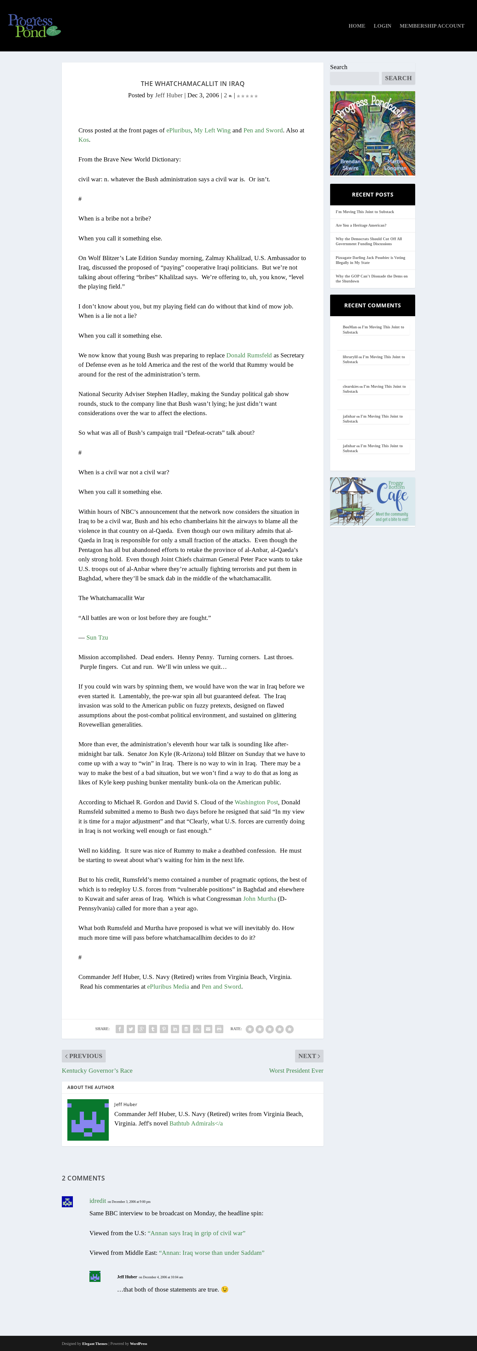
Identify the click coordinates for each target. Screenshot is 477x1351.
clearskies (351, 386)
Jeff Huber (169, 95)
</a (196, 1123)
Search (339, 67)
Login (382, 26)
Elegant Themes (94, 1344)
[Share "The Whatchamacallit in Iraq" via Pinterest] (163, 1029)
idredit (97, 1200)
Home (357, 26)
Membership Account (432, 26)
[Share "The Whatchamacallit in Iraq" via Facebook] (119, 1029)
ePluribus (178, 130)
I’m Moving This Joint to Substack (365, 212)
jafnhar (349, 416)
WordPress (138, 1344)
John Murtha (259, 898)
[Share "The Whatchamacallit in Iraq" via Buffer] (186, 1029)
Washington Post (256, 802)
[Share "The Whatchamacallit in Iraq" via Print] (219, 1029)
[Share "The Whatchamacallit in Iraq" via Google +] (141, 1029)
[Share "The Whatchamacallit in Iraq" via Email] (208, 1029)
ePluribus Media (168, 986)
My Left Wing (212, 130)
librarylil (350, 357)
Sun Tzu (97, 637)
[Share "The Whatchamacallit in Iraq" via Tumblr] (152, 1029)
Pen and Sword (263, 130)
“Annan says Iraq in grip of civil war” (196, 1233)
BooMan (350, 327)
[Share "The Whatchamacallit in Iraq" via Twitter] (130, 1029)
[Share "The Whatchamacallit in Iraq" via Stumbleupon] (197, 1029)
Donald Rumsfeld (249, 355)
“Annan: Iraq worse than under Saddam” (211, 1252)
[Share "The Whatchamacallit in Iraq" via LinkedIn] (175, 1029)
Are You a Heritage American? (361, 225)
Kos (83, 139)
